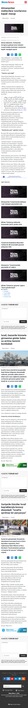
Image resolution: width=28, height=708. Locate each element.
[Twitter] (12, 54)
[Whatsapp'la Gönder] (20, 54)
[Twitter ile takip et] (8, 678)
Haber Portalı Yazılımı (15, 704)
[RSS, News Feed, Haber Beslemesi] (23, 678)
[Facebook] (8, 54)
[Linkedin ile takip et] (16, 678)
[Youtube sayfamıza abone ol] (12, 678)
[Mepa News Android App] (8, 690)
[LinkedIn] (16, 54)
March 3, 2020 (22, 110)
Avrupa (13, 18)
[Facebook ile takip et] (5, 678)
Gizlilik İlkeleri (22, 673)
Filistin (13, 348)
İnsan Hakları (7, 293)
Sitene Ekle (14, 674)
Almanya (6, 291)
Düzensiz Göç (7, 296)
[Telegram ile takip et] (20, 678)
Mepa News (5, 18)
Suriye (12, 517)
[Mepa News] (7, 2)
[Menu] (26, 2)
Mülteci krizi (7, 295)
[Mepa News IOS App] (20, 690)
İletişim (15, 673)
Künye (9, 673)
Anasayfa (4, 673)
